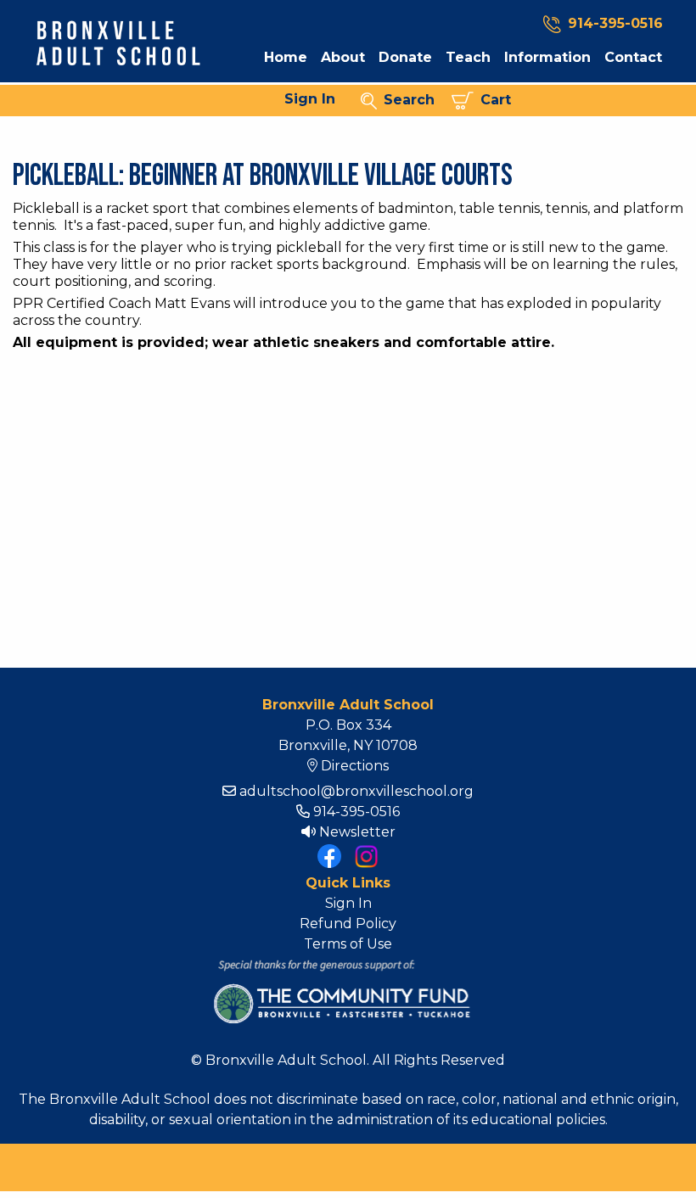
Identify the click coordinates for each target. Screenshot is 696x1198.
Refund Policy (348, 923)
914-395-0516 (615, 23)
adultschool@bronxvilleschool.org (355, 791)
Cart (492, 100)
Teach (468, 57)
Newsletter (356, 832)
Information (547, 57)
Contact (633, 57)
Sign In (309, 99)
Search (406, 100)
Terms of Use (348, 944)
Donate (405, 57)
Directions (353, 766)
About (343, 57)
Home (285, 57)
